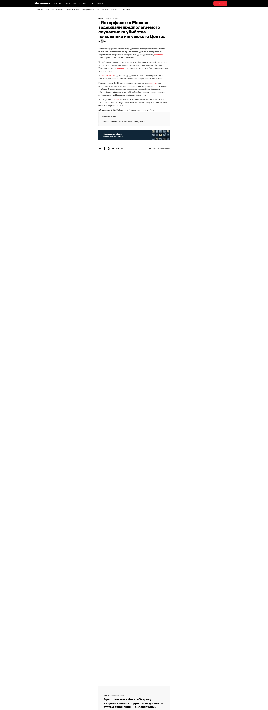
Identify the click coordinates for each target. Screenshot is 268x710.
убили (117, 100)
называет (121, 68)
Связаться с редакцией (161, 148)
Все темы (126, 9)
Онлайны (76, 3)
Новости (57, 3)
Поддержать (220, 3)
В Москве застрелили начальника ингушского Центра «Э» (124, 122)
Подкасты (100, 3)
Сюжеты (67, 3)
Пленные (105, 9)
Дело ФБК (114, 9)
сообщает (158, 55)
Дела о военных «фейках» (55, 9)
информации (107, 76)
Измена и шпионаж (72, 9)
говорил (153, 83)
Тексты (85, 3)
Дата (92, 3)
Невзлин (40, 9)
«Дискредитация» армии (90, 9)
